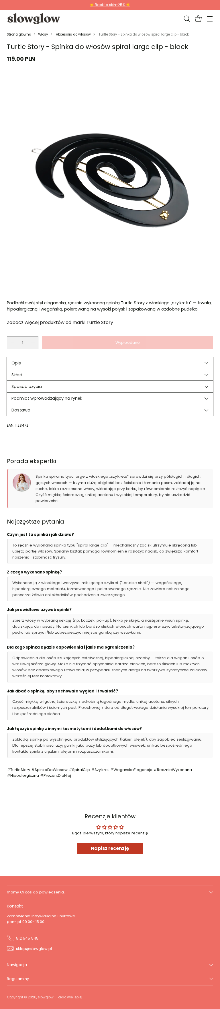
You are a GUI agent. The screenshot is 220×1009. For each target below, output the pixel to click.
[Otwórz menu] (209, 19)
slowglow (46, 997)
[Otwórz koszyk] (198, 19)
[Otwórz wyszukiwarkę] (186, 19)
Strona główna (19, 34)
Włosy (43, 34)
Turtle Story (99, 322)
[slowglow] (34, 18)
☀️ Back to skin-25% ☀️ (110, 4)
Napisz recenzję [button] (110, 848)
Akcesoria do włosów (73, 34)
